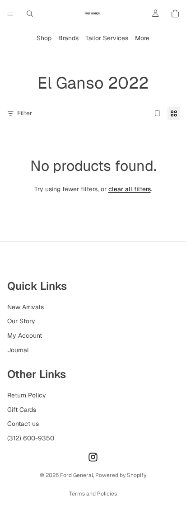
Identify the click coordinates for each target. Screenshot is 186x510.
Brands (68, 38)
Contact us (23, 424)
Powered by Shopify (120, 475)
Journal (18, 349)
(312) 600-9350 (30, 438)
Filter (24, 113)
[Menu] (10, 13)
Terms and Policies (93, 493)
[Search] (30, 14)
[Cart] (175, 14)
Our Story (21, 321)
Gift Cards (21, 409)
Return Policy (26, 395)
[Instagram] (93, 457)
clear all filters (129, 189)
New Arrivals (25, 307)
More (142, 38)
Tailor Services (106, 38)
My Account (24, 335)
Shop (44, 38)
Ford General (76, 475)
